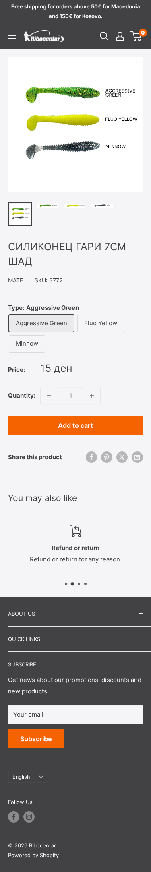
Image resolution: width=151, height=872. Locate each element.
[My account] (120, 36)
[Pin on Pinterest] (106, 457)
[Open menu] (12, 36)
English (21, 777)
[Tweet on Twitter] (122, 457)
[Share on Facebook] (91, 457)
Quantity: (21, 395)
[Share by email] (137, 457)
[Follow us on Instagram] (29, 817)
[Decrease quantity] (49, 395)
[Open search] (104, 36)
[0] (136, 36)
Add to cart (75, 425)
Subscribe (36, 739)
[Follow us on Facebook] (13, 817)
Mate (15, 280)
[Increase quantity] (91, 395)
